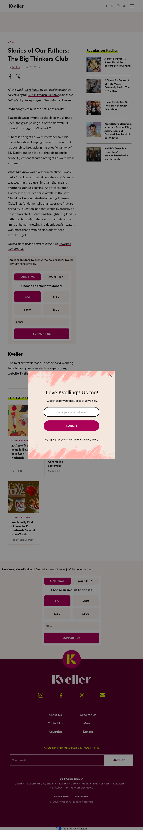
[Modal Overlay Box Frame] (71, 415)
